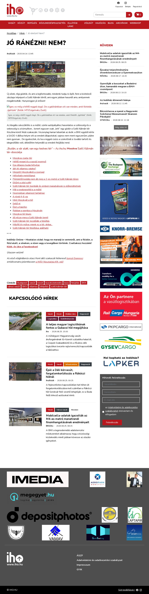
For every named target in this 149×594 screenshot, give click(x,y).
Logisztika (52, 319)
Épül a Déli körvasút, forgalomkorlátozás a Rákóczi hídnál (65, 373)
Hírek (22, 33)
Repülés (32, 23)
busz (66, 282)
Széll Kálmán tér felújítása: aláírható (30, 228)
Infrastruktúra (71, 364)
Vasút (11, 23)
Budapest (22, 282)
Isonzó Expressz (74, 258)
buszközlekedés (54, 282)
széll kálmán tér (59, 286)
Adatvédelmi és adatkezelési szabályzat (100, 560)
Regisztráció (137, 7)
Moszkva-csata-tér (22, 158)
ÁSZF (80, 555)
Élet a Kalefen (20, 207)
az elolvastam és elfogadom (121, 411)
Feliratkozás (112, 422)
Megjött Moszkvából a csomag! (28, 172)
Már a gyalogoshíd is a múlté (27, 189)
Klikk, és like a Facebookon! (22, 246)
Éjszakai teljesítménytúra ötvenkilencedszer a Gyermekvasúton (121, 71)
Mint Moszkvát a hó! (23, 200)
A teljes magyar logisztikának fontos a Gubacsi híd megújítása (67, 326)
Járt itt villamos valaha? (24, 168)
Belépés (128, 7)
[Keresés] (129, 14)
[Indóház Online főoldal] (63, 10)
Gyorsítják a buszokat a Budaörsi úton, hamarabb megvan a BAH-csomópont (118, 86)
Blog (111, 23)
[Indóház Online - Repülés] (33, 10)
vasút (32, 282)
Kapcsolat (119, 7)
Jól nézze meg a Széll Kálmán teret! (30, 217)
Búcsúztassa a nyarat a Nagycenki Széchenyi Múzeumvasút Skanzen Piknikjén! (119, 114)
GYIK (79, 569)
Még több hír (121, 127)
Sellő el (16, 203)
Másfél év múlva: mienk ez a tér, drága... (32, 224)
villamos (33, 286)
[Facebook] (117, 3)
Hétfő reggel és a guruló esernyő (29, 161)
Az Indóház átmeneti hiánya (115, 100)
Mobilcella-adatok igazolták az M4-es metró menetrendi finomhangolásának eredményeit (67, 419)
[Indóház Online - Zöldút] (51, 10)
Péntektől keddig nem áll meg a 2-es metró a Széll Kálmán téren (45, 179)
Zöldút (88, 23)
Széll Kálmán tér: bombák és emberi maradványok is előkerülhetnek (47, 186)
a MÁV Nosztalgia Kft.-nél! (49, 261)
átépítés (44, 286)
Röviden (74, 410)
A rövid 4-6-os (20, 196)
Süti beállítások (126, 590)
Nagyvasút (84, 314)
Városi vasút (62, 410)
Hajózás (100, 23)
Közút (21, 23)
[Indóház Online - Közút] (41, 10)
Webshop (135, 23)
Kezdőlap (11, 33)
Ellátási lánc (72, 25)
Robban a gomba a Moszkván (27, 210)
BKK (84, 282)
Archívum (121, 23)
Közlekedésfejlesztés (52, 23)
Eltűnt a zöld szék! (22, 182)
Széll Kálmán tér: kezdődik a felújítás (31, 221)
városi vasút (14, 286)
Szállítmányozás (67, 319)
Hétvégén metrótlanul (24, 175)
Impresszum (83, 564)
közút (40, 282)
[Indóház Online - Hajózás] (57, 10)
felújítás (75, 282)
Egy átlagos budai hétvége (26, 165)
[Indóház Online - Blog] (46, 10)
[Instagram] (124, 3)
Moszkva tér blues (22, 214)
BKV (24, 286)
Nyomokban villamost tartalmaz (29, 193)
